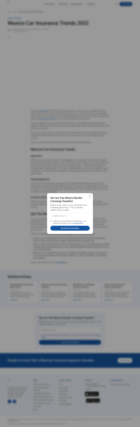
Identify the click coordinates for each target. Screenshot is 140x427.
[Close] (90, 196)
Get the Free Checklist (70, 228)
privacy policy (78, 223)
